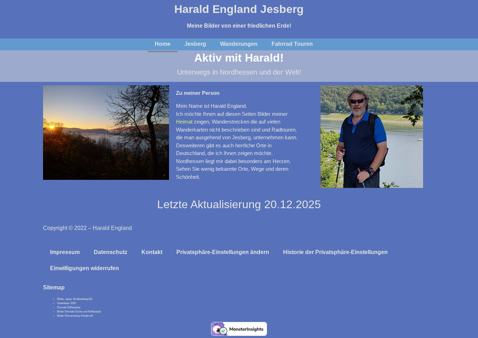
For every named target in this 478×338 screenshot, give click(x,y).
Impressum (65, 252)
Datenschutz (110, 252)
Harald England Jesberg (239, 9)
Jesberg (195, 44)
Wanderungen (239, 44)
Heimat (185, 122)
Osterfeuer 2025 (66, 303)
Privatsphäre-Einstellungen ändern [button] (222, 252)
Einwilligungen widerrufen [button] (84, 268)
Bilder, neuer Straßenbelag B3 (74, 299)
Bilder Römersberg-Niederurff (75, 315)
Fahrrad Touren (292, 44)
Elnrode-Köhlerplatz (68, 307)
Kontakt (151, 252)
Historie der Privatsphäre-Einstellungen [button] (335, 252)
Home (162, 44)
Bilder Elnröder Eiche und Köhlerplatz (79, 311)
